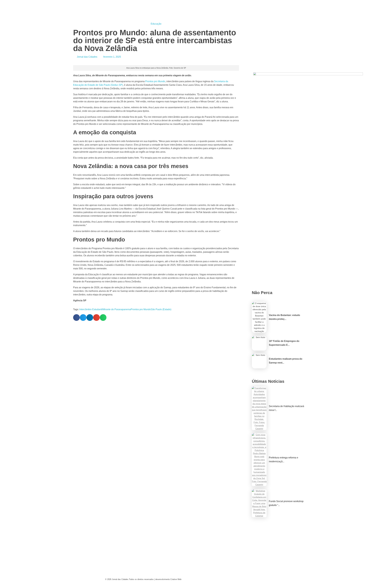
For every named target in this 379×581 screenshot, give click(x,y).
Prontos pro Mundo (141, 309)
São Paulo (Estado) (161, 309)
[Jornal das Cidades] (108, 2)
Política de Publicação (206, 576)
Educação (156, 24)
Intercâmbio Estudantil (91, 309)
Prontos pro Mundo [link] (155, 81)
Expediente (155, 570)
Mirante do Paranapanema (117, 309)
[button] (76, 317)
